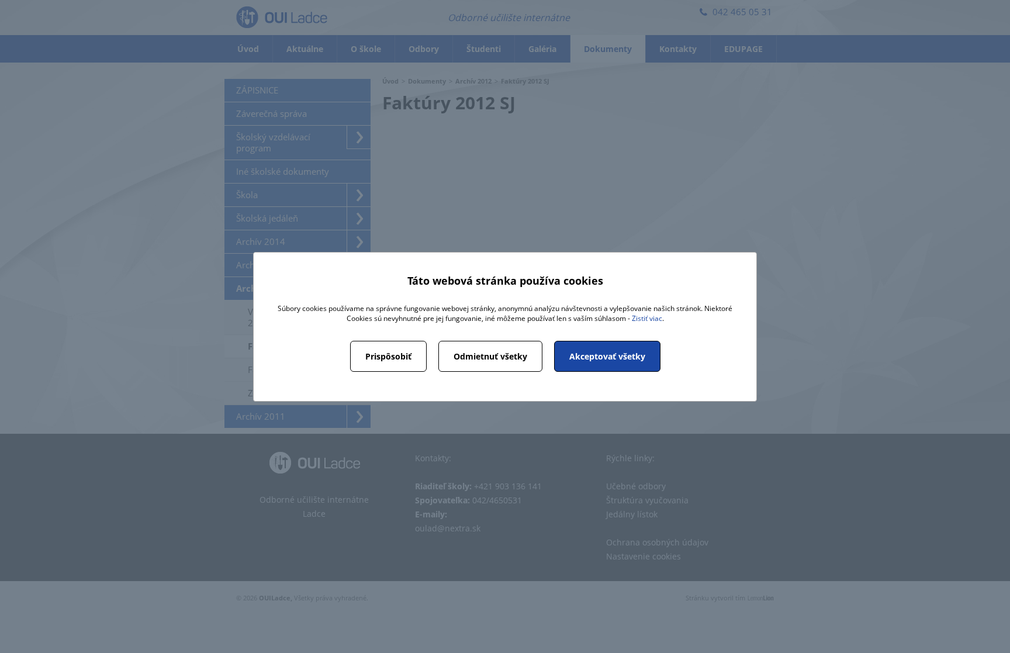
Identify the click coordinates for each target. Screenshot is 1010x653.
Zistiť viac (647, 318)
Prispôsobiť (388, 356)
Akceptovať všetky (607, 356)
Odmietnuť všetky (490, 356)
